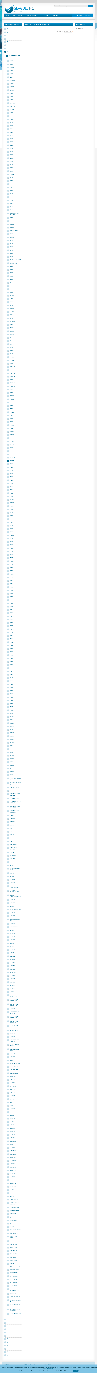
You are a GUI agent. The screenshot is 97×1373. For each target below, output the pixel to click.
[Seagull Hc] (19, 9)
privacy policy (50, 1368)
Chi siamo (45, 15)
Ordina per (60, 31)
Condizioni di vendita (32, 15)
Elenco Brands (17, 15)
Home (7, 15)
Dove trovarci (56, 15)
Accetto (76, 1371)
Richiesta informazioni (83, 15)
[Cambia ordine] (72, 31)
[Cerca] (90, 6)
